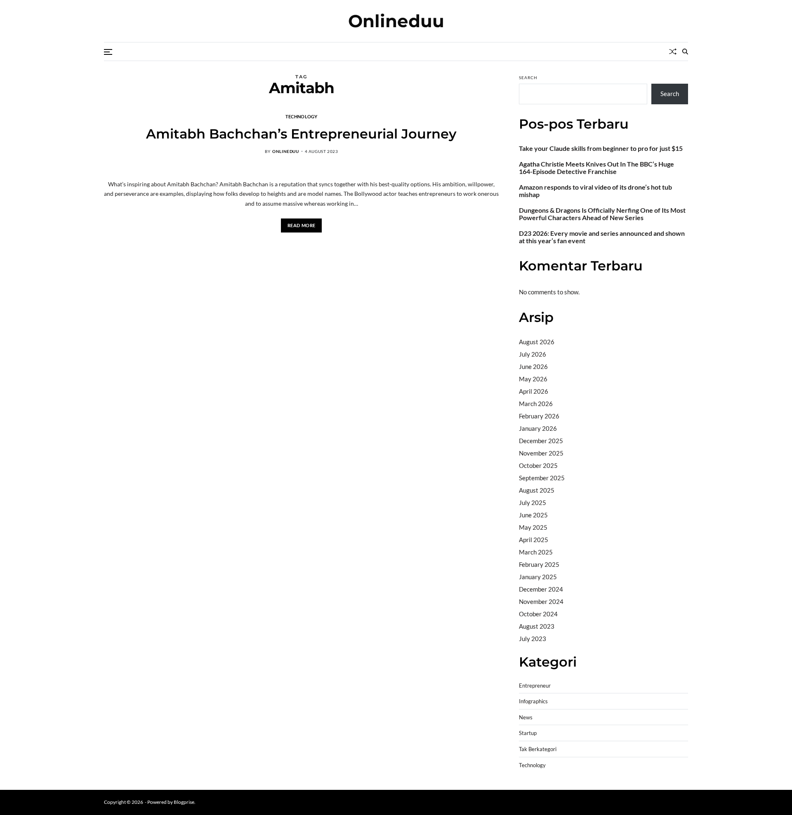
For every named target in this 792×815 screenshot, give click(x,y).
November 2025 (541, 453)
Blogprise (184, 802)
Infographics (533, 701)
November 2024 (541, 601)
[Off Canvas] (108, 52)
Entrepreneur (535, 686)
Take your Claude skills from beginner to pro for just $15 (601, 148)
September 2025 (542, 477)
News (526, 717)
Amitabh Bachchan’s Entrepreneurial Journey (301, 134)
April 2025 (533, 539)
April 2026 (533, 391)
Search (528, 77)
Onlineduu (396, 21)
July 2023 (532, 638)
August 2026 (536, 341)
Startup (528, 733)
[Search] (685, 51)
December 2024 (541, 589)
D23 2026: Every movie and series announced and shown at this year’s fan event (602, 237)
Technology (301, 116)
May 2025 (533, 527)
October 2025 (538, 465)
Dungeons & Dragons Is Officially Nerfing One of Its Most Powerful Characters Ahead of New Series (602, 214)
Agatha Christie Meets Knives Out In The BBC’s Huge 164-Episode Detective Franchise (596, 167)
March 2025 (536, 552)
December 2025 (541, 440)
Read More (302, 225)
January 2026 (538, 428)
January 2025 (538, 576)
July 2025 (532, 502)
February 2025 (539, 564)
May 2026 (533, 379)
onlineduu (285, 151)
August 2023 (536, 626)
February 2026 (539, 416)
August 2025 (536, 490)
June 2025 (533, 515)
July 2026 (532, 354)
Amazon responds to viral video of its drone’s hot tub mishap (595, 190)
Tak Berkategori (537, 749)
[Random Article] (672, 51)
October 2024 (538, 614)
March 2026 (536, 403)
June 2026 (533, 366)
